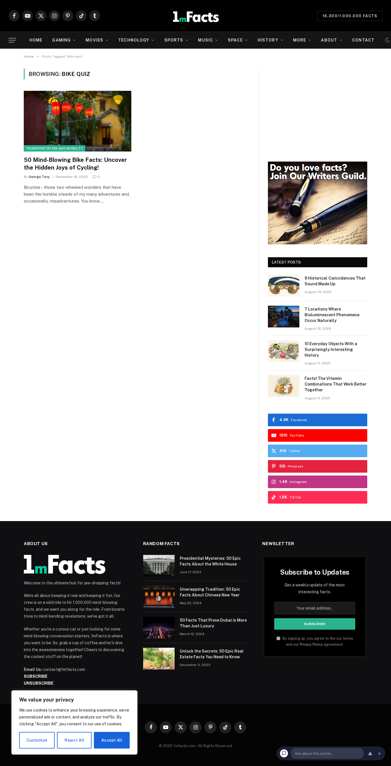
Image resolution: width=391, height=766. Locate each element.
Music (205, 40)
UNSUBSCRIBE (39, 683)
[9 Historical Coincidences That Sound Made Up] (283, 285)
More (299, 40)
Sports (173, 40)
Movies (94, 40)
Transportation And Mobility (54, 148)
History (268, 40)
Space (235, 40)
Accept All (111, 740)
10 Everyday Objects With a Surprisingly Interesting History (331, 349)
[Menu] (12, 40)
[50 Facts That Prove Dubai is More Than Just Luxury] (159, 628)
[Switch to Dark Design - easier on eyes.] (387, 40)
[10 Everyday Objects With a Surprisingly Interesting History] (283, 351)
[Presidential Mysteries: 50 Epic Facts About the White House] (159, 566)
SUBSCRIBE (36, 676)
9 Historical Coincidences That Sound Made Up (335, 281)
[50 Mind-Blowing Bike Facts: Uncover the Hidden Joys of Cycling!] (77, 121)
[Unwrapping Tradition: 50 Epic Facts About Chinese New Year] (159, 597)
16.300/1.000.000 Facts (350, 16)
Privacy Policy (311, 644)
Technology (133, 40)
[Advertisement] (317, 108)
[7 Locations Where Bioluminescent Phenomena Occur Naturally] (283, 316)
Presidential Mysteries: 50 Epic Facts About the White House (210, 561)
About (329, 40)
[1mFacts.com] (196, 16)
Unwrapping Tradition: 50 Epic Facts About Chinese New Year (210, 592)
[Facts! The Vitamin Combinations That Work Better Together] (283, 386)
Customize (37, 740)
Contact (363, 40)
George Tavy (39, 177)
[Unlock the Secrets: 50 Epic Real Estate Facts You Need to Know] (159, 658)
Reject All (74, 740)
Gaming (61, 40)
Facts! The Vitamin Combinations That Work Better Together (335, 384)
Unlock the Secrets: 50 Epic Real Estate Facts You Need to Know (212, 654)
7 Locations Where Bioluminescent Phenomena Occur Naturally (332, 315)
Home (35, 40)
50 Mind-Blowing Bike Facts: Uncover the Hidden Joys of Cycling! (75, 163)
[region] (74, 722)
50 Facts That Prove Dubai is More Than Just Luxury (213, 623)
